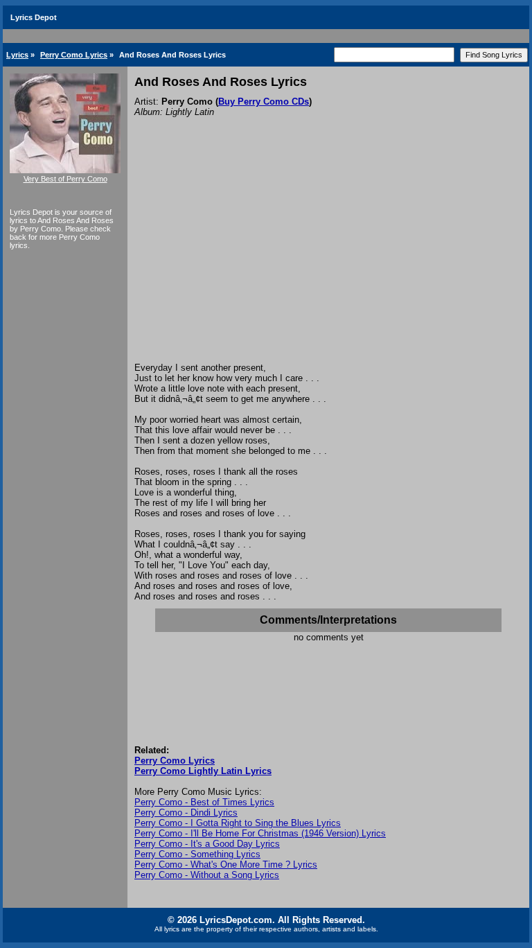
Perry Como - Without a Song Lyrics (206, 875)
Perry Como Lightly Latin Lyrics (203, 771)
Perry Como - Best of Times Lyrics (204, 802)
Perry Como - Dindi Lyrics (186, 812)
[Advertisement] (328, 258)
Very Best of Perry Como (65, 179)
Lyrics (17, 55)
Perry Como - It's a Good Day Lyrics (207, 844)
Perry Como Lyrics (73, 55)
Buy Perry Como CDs (263, 101)
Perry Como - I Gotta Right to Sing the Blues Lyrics (237, 823)
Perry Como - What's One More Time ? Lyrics (225, 864)
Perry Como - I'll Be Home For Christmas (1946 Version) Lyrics (260, 833)
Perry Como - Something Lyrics (197, 854)
